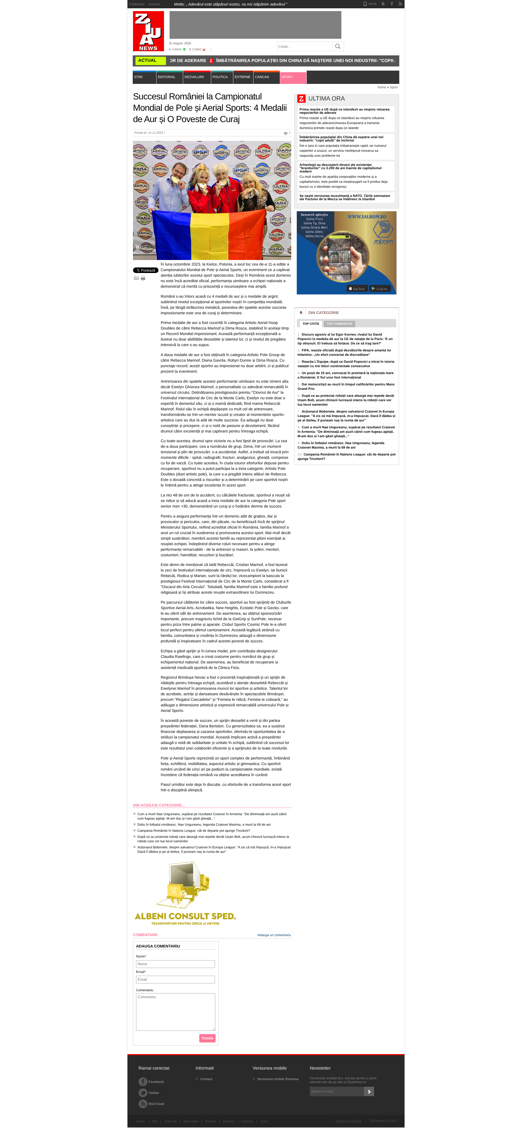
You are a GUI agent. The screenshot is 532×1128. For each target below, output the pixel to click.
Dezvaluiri (191, 1121)
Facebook (156, 1082)
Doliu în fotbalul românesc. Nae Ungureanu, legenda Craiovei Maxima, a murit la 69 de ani (204, 824)
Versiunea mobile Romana (277, 1079)
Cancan (247, 1121)
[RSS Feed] (400, 4)
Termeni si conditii (348, 1121)
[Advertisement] (102, 83)
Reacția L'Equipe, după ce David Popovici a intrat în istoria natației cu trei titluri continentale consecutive (346, 364)
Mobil (373, 4)
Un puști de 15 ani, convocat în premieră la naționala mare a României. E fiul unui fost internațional (345, 375)
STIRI (138, 77)
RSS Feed (156, 1104)
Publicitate (136, 4)
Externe (228, 1121)
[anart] (347, 294)
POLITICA (220, 77)
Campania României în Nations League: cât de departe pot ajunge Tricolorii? (193, 831)
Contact (154, 4)
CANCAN (262, 77)
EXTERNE (242, 77)
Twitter (154, 1093)
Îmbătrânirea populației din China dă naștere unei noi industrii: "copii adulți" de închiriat (286, 60)
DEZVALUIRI (194, 77)
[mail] (136, 277)
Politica (210, 1121)
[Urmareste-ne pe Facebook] (392, 4)
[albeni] (185, 926)
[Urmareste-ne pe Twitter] (383, 4)
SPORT (287, 77)
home (382, 87)
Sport (394, 87)
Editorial (171, 1121)
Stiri (155, 1121)
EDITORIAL (166, 77)
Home (140, 1121)
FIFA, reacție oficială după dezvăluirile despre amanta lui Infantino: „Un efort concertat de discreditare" (344, 352)
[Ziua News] (148, 31)
